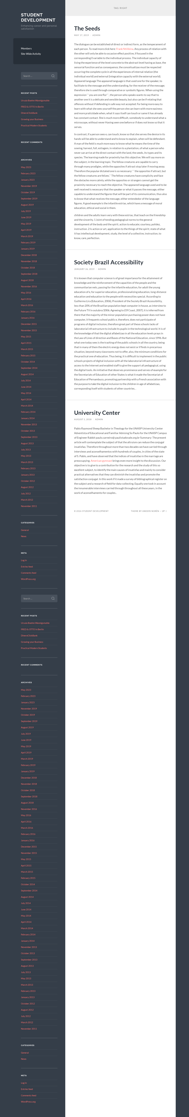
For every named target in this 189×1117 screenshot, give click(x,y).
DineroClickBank (29, 113)
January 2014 (28, 418)
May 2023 (26, 167)
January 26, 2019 (84, 269)
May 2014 (26, 393)
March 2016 (27, 305)
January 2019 (28, 248)
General (25, 530)
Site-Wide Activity (31, 53)
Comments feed (28, 572)
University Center (97, 412)
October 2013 (28, 430)
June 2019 (26, 217)
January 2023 (28, 179)
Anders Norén (150, 511)
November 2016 (29, 286)
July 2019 (26, 211)
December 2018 (29, 255)
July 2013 (26, 449)
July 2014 (26, 380)
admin (96, 35)
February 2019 (28, 242)
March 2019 (27, 236)
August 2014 (27, 374)
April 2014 (26, 399)
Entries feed (27, 566)
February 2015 (28, 355)
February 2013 (28, 468)
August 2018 (27, 280)
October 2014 (28, 361)
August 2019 (27, 204)
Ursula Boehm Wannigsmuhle (35, 100)
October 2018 (28, 267)
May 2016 (26, 292)
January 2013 (28, 474)
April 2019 (26, 230)
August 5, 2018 (83, 419)
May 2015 (26, 336)
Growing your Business (32, 119)
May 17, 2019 (81, 35)
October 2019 (28, 192)
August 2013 (27, 443)
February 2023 (28, 173)
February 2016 (28, 311)
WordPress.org (28, 579)
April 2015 (26, 343)
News (23, 536)
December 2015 (29, 324)
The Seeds (87, 28)
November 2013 (29, 424)
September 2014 (29, 368)
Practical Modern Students (34, 125)
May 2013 (26, 455)
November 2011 (29, 506)
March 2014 (27, 405)
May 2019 (26, 223)
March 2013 (27, 462)
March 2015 (27, 349)
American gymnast (101, 460)
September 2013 (29, 437)
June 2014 (26, 386)
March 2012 (27, 499)
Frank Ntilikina (124, 48)
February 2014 (28, 411)
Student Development (38, 17)
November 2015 (29, 330)
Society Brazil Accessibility (108, 262)
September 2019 (29, 198)
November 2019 (29, 186)
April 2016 (26, 299)
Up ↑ (164, 511)
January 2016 (28, 317)
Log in (24, 560)
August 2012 (27, 487)
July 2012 (26, 493)
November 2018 (29, 261)
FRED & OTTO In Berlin (32, 106)
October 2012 (28, 481)
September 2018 (29, 273)
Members (26, 48)
